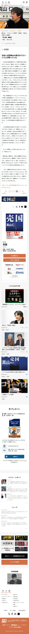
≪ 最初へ (4, 193)
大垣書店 (14, 276)
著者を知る (15, 596)
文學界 (5, 610)
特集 (14, 604)
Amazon (9, 265)
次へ (23, 191)
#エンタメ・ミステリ (11, 43)
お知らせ (4, 600)
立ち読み (13, 256)
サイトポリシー (5, 594)
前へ (6, 191)
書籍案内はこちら (15, 556)
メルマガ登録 (14, 562)
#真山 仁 (7, 329)
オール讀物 (13, 610)
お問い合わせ (5, 602)
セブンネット (9, 269)
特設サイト (15, 606)
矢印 (26, 528)
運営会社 (4, 598)
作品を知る (15, 598)
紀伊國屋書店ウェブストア (20, 269)
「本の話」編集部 (7, 37)
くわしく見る (14, 260)
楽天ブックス (20, 265)
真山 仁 (6, 49)
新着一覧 (15, 594)
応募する (11, 456)
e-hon (9, 272)
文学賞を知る (16, 600)
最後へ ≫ (25, 193)
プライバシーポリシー (6, 596)
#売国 (3, 329)
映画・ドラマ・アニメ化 (18, 602)
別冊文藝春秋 (22, 610)
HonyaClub (20, 272)
